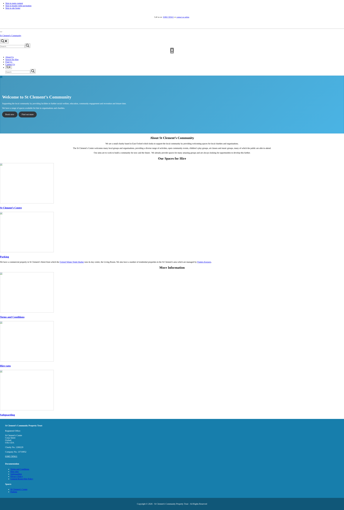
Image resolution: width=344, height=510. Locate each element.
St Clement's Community (10, 35)
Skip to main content (14, 3)
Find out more (28, 114)
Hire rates (5, 365)
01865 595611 (168, 17)
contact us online (182, 17)
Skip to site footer (12, 8)
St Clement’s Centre (11, 207)
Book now (9, 114)
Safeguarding (7, 414)
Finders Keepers (204, 262)
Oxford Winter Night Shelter (72, 262)
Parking (4, 256)
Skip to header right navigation (18, 6)
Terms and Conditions (12, 317)
